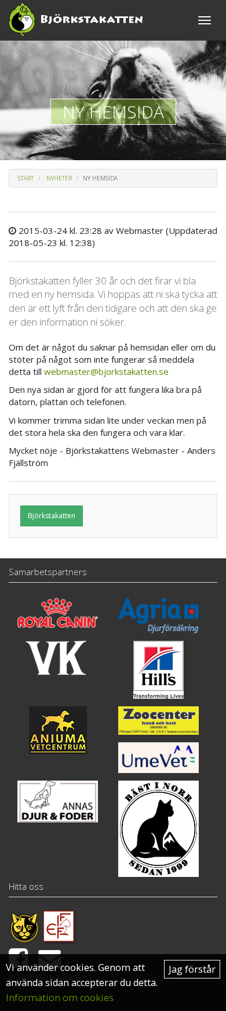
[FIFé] (59, 926)
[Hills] (158, 670)
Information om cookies (60, 997)
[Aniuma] (57, 730)
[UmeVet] (158, 757)
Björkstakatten (51, 516)
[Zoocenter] (158, 720)
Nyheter (59, 178)
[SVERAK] (24, 926)
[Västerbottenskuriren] (57, 658)
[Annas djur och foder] (57, 801)
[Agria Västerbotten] (158, 615)
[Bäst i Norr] (158, 829)
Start (26, 178)
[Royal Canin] (57, 612)
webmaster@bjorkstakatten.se (106, 371)
